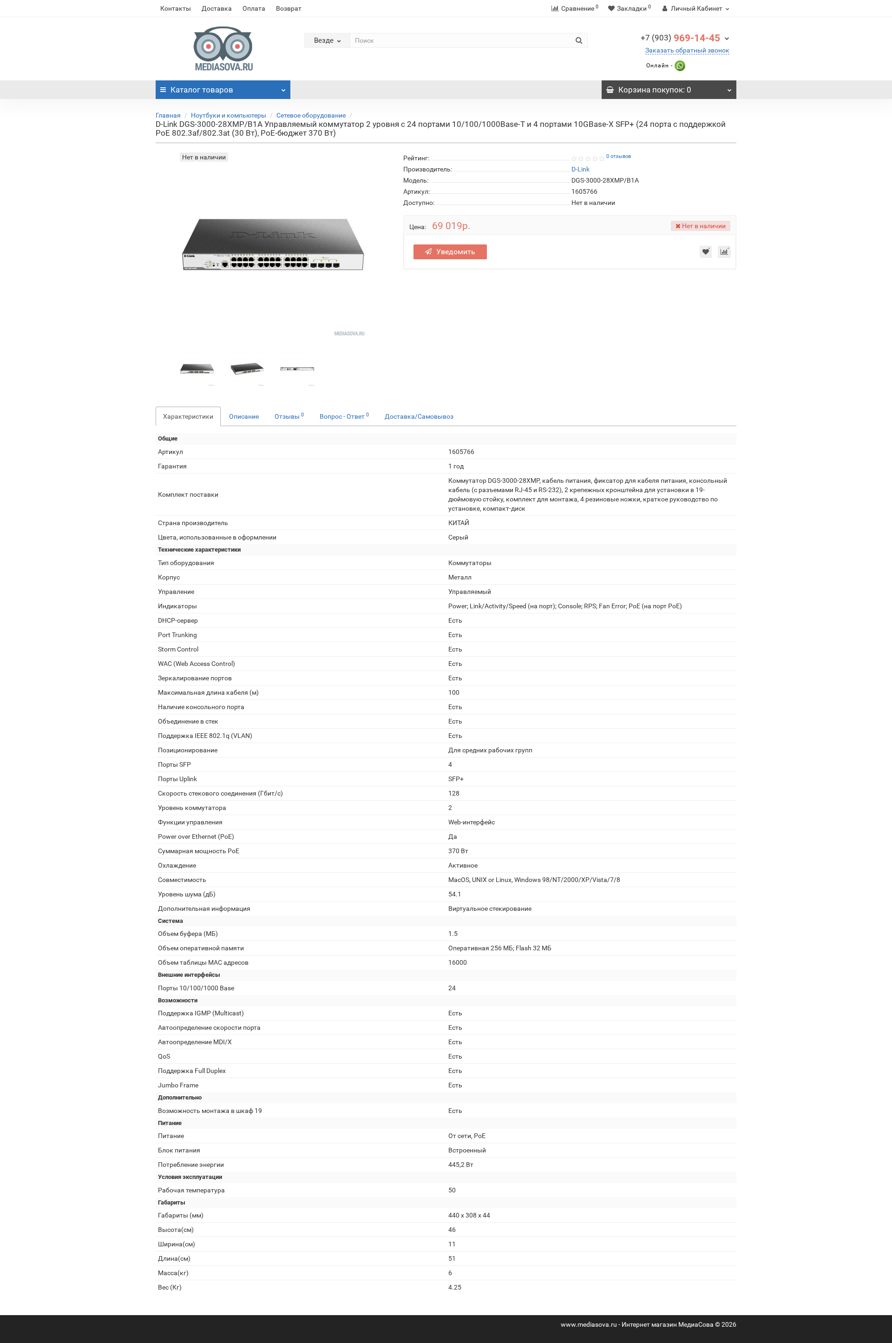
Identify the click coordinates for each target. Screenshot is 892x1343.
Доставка (217, 8)
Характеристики (188, 416)
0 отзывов (618, 156)
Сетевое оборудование (311, 115)
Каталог (202, 89)
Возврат (289, 8)
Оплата (254, 8)
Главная (168, 115)
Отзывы (289, 416)
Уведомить (455, 251)
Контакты (175, 8)
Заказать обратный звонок (687, 50)
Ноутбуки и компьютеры (228, 115)
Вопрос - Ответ (344, 416)
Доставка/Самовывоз (419, 416)
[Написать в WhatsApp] (679, 65)
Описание (244, 416)
